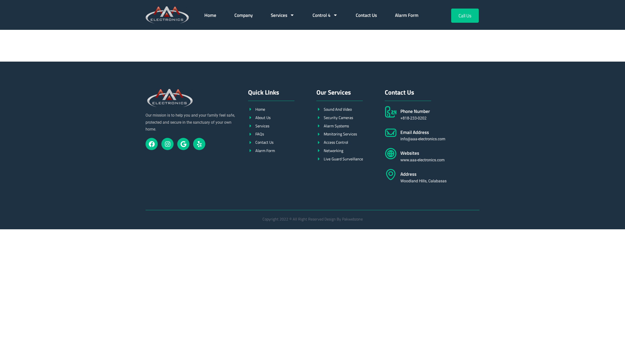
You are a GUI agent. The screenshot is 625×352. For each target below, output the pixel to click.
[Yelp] (199, 144)
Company (243, 15)
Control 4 (321, 15)
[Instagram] (167, 144)
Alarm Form (406, 15)
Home (210, 15)
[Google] (183, 144)
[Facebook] (152, 144)
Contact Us (366, 15)
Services (279, 15)
